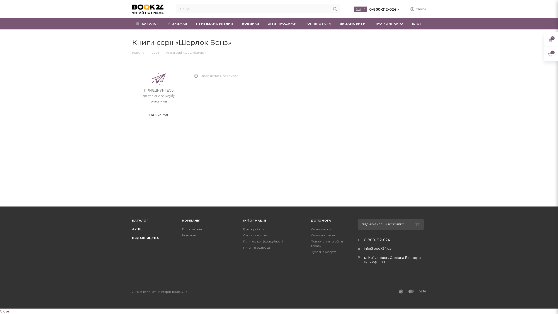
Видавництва (145, 238)
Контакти (189, 235)
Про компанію (192, 229)
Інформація (254, 220)
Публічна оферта (324, 252)
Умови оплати (321, 229)
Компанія (191, 220)
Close (4, 311)
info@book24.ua (377, 248)
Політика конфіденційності (263, 241)
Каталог (140, 220)
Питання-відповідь (256, 247)
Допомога (321, 220)
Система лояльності (258, 235)
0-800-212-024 (382, 9)
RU (358, 9)
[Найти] (335, 8)
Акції (137, 229)
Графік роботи (253, 229)
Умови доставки (323, 235)
